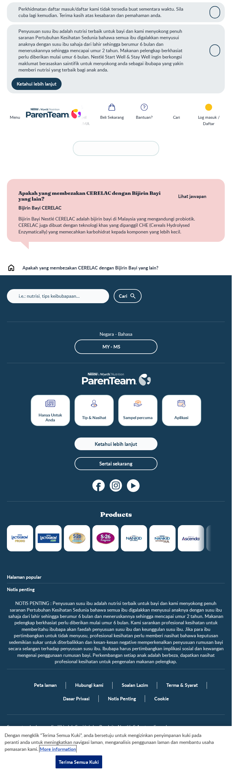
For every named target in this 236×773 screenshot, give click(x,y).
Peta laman (45, 685)
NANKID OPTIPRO (134, 538)
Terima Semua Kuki (79, 762)
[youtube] (133, 485)
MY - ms (111, 346)
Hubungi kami (89, 685)
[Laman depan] (53, 113)
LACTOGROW (20, 538)
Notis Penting (122, 698)
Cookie (161, 698)
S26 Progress (105, 538)
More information (58, 749)
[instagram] (116, 485)
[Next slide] (211, 538)
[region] (116, 749)
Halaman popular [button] (24, 577)
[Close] (215, 12)
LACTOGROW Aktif (48, 538)
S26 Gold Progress (77, 538)
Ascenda (191, 538)
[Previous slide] (88, 113)
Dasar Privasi (76, 698)
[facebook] (98, 485)
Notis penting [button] (21, 589)
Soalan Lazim (135, 685)
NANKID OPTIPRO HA (162, 538)
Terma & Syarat (182, 685)
